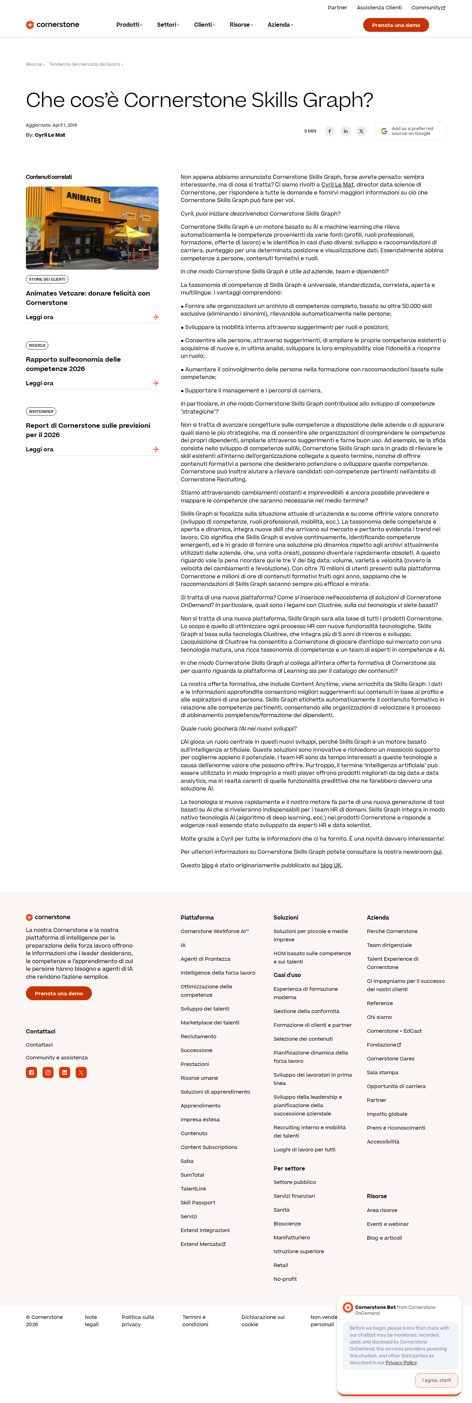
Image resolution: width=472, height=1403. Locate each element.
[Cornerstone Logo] (52, 25)
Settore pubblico (295, 1182)
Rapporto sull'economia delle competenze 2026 (86, 344)
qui (437, 852)
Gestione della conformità (306, 1011)
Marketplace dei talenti (210, 1022)
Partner (337, 7)
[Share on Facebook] (329, 131)
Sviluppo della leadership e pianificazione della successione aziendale (308, 1105)
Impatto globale (387, 1114)
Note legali (92, 1321)
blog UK (331, 865)
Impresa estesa (200, 1119)
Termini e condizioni (195, 1321)
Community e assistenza (57, 1057)
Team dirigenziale (389, 945)
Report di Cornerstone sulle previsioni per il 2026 (87, 410)
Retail (281, 1265)
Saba (187, 1161)
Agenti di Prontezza (205, 959)
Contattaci (39, 1045)
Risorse (34, 64)
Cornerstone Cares (391, 1058)
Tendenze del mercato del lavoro (84, 64)
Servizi (189, 1216)
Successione (197, 1050)
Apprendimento (200, 1106)
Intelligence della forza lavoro (218, 973)
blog (208, 865)
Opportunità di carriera (396, 1086)
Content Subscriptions (209, 1147)
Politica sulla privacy (138, 1321)
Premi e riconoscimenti (396, 1128)
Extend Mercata (201, 1244)
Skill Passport (198, 1202)
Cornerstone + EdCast (394, 1031)
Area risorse (382, 1210)
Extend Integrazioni (205, 1230)
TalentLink (193, 1189)
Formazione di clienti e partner (313, 1025)
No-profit (285, 1279)
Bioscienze (287, 1224)
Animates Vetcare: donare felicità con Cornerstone (79, 189)
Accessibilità (383, 1142)
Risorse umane (199, 1078)
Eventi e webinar (388, 1224)
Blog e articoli (384, 1238)
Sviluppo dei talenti (205, 1009)
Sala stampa (382, 1072)
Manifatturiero (292, 1237)
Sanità (282, 1210)
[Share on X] (361, 131)
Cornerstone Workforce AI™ (215, 931)
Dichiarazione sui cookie (263, 1321)
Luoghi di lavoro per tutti (305, 1149)
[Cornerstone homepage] (92, 917)
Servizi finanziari (294, 1196)
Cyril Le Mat (337, 185)
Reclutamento (198, 1036)
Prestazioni (195, 1064)
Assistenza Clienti (379, 7)
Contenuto (194, 1133)
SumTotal (192, 1175)
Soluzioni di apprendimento (215, 1092)
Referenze (380, 1003)
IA (183, 945)
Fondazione (381, 1045)
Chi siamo (379, 1017)
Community (426, 7)
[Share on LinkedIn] (345, 131)
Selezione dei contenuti (303, 1039)
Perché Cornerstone (392, 931)
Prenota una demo (396, 25)
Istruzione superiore (299, 1251)
